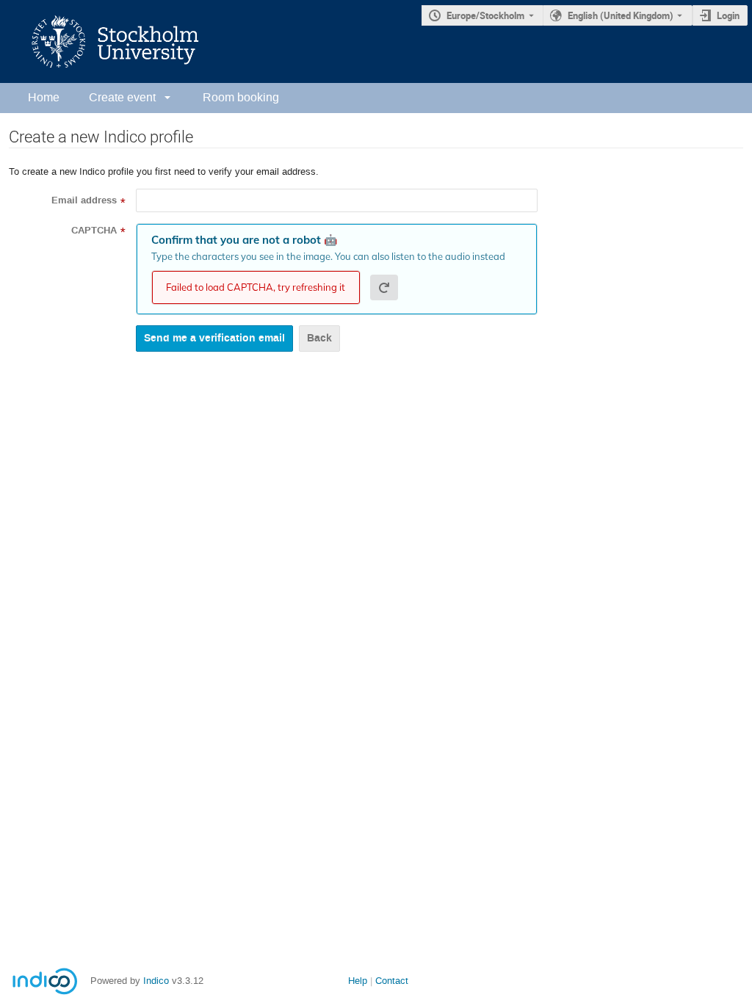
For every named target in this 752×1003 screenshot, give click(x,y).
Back (319, 338)
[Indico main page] (100, 41)
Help (357, 980)
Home (43, 97)
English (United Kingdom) (620, 15)
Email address (84, 200)
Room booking (241, 97)
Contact (391, 980)
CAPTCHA (94, 230)
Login (728, 15)
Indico (156, 980)
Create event (122, 97)
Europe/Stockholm (485, 15)
